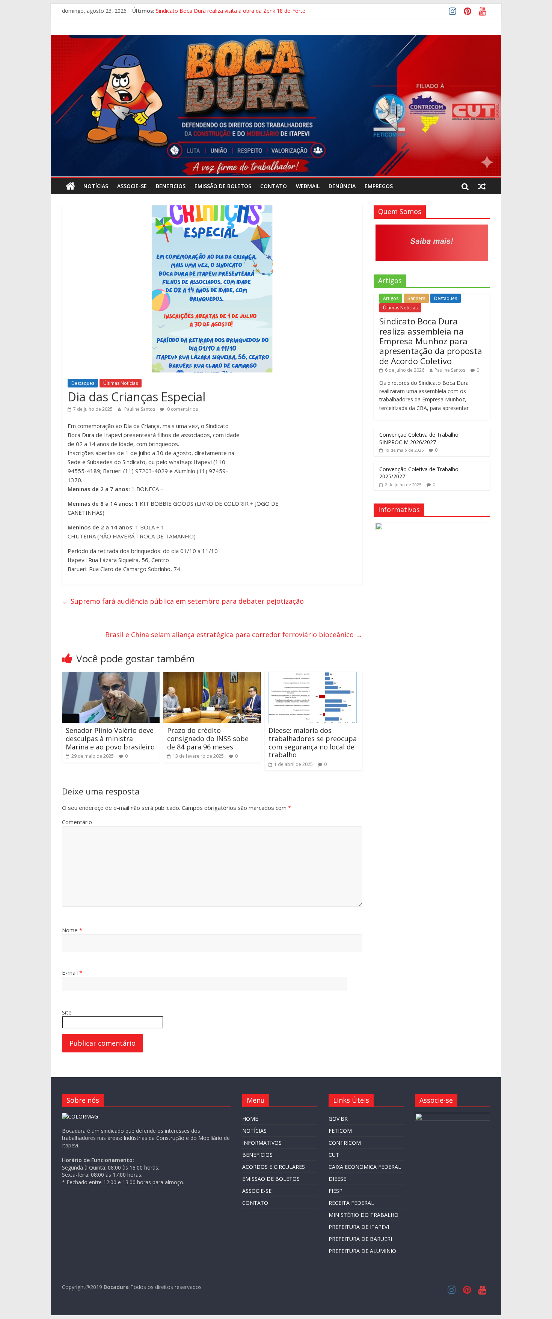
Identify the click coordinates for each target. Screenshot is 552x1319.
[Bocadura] (70, 186)
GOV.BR (338, 1118)
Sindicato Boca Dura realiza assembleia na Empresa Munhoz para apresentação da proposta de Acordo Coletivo (430, 340)
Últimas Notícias (120, 383)
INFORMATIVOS (262, 1142)
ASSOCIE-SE (132, 186)
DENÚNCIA (342, 186)
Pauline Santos (140, 409)
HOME (250, 1118)
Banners (416, 298)
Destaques (82, 383)
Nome (72, 930)
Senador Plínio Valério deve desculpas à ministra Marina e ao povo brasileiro (110, 738)
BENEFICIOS (257, 1154)
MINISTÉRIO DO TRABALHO (363, 1214)
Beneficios (171, 186)
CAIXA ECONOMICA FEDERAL (365, 1166)
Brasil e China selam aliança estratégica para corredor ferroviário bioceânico (233, 634)
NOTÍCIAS (95, 186)
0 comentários (182, 409)
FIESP (335, 1190)
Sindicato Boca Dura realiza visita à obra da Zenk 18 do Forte (230, 10)
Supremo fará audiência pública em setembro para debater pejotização (183, 601)
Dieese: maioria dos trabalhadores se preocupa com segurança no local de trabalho (312, 742)
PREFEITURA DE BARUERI (360, 1238)
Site (67, 1012)
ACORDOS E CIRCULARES (273, 1166)
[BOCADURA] (80, 1116)
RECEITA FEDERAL (351, 1202)
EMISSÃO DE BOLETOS (223, 186)
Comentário (77, 822)
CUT (334, 1154)
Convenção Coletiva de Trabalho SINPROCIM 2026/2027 (418, 438)
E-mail (72, 972)
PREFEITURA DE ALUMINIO (362, 1250)
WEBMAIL (308, 186)
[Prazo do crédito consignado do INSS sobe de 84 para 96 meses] (212, 676)
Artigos (390, 298)
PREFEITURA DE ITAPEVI (359, 1226)
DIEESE (337, 1178)
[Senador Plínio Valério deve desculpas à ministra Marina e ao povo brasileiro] (111, 676)
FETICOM (340, 1130)
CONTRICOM (345, 1142)
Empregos (379, 186)
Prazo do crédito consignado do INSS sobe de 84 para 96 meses (208, 738)
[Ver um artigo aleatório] (482, 186)
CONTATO (273, 186)
